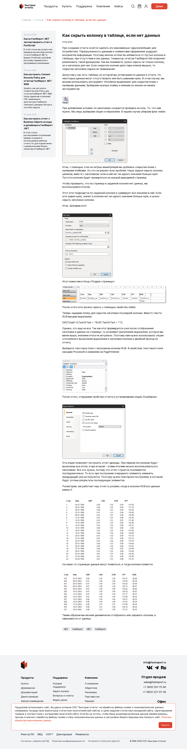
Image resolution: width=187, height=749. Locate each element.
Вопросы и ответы (63, 695)
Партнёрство (92, 696)
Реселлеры (91, 692)
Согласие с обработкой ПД (35, 741)
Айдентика (91, 688)
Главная (26, 19)
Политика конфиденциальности (68, 741)
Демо (159, 6)
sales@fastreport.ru (155, 682)
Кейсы (118, 6)
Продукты (51, 6)
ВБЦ (40, 734)
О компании (91, 683)
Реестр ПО (27, 734)
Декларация (64, 734)
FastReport (77, 629)
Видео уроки (60, 700)
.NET (66, 629)
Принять (165, 725)
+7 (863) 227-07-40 (154, 692)
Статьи (39, 19)
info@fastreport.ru (154, 662)
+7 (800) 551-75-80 (154, 687)
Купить (67, 6)
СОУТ (49, 734)
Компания (103, 6)
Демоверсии (28, 688)
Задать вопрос (61, 691)
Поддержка (84, 6)
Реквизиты (82, 734)
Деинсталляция (29, 696)
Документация (29, 692)
